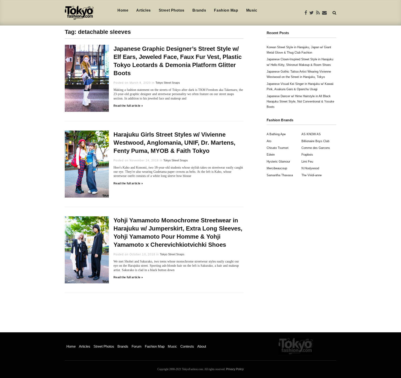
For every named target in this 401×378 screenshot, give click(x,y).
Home (122, 10)
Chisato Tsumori (277, 148)
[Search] (334, 13)
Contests (187, 346)
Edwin (271, 154)
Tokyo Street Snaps (167, 82)
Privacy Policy (235, 369)
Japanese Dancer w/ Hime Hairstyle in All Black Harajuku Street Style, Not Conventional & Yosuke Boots (300, 101)
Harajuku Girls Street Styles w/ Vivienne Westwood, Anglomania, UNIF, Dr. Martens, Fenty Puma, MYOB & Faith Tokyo (174, 142)
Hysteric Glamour (278, 161)
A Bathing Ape (276, 134)
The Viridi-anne (311, 175)
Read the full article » (128, 105)
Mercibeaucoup (277, 168)
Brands (199, 10)
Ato (269, 141)
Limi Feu (307, 161)
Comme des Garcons (315, 148)
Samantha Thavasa (280, 175)
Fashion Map (226, 10)
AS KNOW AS (311, 134)
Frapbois (307, 154)
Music (251, 10)
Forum (137, 346)
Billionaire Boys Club (315, 141)
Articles (143, 10)
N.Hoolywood (310, 168)
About (201, 346)
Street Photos (171, 10)
